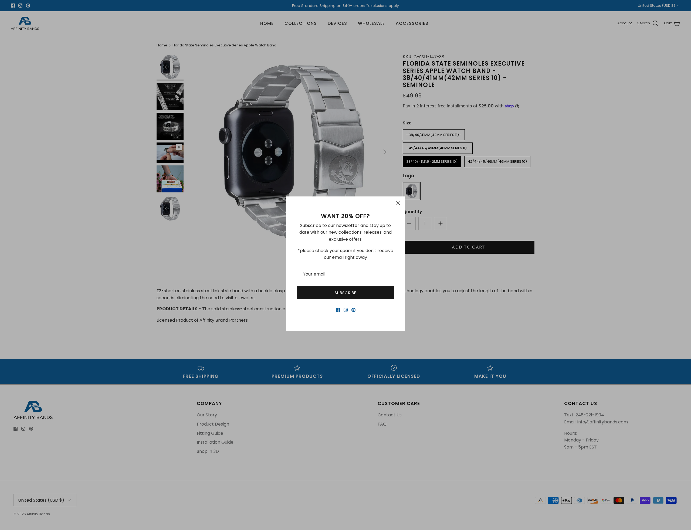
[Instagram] (346, 310)
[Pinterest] (353, 310)
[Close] (398, 203)
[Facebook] (338, 310)
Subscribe (345, 292)
